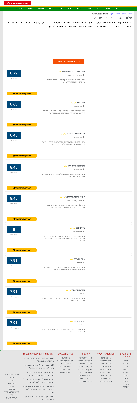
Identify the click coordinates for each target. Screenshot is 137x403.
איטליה (130, 14)
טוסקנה (30, 8)
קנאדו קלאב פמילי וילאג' (75, 196)
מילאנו (108, 8)
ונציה (98, 8)
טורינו (69, 8)
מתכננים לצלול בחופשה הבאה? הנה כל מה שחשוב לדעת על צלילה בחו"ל (38, 381)
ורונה (60, 8)
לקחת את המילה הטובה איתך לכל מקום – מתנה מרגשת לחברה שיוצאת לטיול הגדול (38, 389)
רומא (117, 8)
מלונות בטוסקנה (115, 14)
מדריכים (19, 8)
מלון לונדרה (80, 228)
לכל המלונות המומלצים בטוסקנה (68, 61)
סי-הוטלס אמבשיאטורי (76, 133)
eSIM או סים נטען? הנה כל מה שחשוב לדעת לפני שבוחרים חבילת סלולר (39, 367)
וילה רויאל (81, 102)
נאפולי (89, 8)
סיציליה (41, 8)
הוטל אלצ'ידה (79, 259)
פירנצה (79, 8)
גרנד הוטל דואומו (78, 290)
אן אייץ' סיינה (79, 321)
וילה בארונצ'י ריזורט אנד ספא (73, 71)
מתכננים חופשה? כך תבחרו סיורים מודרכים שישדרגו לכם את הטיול (40, 374)
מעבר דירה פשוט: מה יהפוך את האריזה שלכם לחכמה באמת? (39, 359)
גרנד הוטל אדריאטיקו (76, 165)
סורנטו (51, 8)
